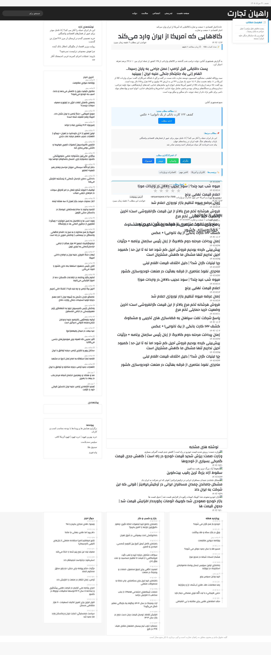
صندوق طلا (92, 447)
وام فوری (93, 452)
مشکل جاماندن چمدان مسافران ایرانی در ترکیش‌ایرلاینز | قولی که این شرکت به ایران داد (169, 487)
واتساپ (172, 160)
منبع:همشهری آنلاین (213, 102)
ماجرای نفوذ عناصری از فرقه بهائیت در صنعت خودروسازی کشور (176, 227)
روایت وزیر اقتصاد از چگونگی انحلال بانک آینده (73, 46)
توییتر (160, 160)
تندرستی (168, 13)
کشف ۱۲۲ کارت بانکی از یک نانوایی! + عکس (166, 114)
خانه (220, 27)
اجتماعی (156, 13)
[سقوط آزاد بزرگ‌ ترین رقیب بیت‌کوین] (204, 468)
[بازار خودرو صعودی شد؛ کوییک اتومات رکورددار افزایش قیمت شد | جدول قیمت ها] (185, 497)
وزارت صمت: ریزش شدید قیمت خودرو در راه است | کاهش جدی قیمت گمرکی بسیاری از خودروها (168, 458)
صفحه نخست (183, 13)
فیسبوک (148, 160)
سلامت (144, 13)
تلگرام (186, 160)
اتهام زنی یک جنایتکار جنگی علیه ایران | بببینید (251, 37)
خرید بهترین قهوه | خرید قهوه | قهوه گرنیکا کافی (76, 437)
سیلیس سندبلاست (89, 442)
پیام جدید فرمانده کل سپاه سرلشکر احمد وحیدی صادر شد (192, 144)
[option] (167, 225)
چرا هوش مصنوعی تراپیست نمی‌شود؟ (77, 51)
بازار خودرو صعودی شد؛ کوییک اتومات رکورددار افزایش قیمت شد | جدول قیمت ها (170, 503)
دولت (134, 13)
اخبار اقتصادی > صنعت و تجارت (203, 27)
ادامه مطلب (166, 120)
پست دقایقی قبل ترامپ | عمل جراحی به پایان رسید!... (252, 29)
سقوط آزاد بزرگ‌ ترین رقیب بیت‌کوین (194, 472)
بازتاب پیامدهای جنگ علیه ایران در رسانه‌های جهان (195, 141)
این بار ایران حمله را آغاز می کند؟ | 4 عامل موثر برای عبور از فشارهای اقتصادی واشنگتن (178, 138)
